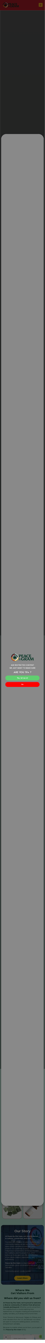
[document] (22, 670)
